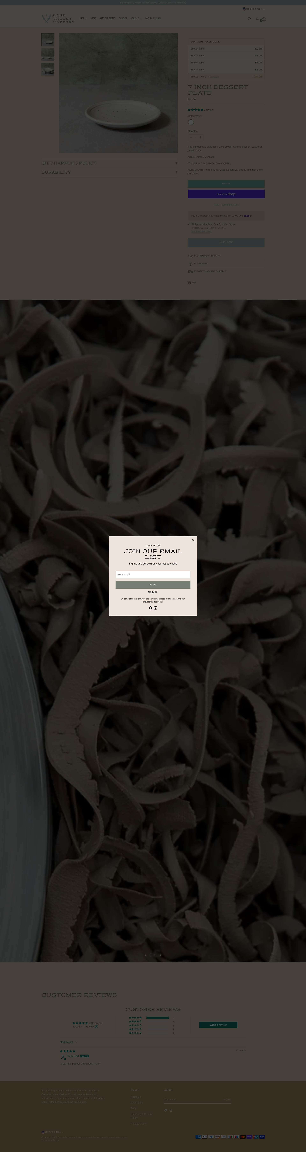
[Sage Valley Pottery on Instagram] (155, 608)
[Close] (193, 540)
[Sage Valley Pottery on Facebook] (150, 608)
